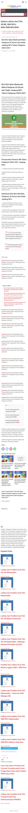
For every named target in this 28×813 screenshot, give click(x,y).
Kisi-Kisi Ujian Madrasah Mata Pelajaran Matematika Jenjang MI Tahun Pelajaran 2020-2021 (13, 289)
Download (10, 232)
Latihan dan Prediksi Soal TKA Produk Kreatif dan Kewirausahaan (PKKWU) (13, 797)
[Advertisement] (14, 67)
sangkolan (16, 810)
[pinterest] (10, 448)
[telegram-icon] (23, 2)
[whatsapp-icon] (26, 2)
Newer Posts (4, 508)
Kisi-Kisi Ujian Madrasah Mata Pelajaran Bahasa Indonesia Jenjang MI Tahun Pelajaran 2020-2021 (13, 298)
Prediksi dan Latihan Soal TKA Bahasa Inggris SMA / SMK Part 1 (13, 667)
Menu (3, 10)
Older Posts (23, 508)
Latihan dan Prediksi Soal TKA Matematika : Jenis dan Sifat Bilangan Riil (13, 693)
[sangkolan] (14, 6)
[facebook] (3, 448)
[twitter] (6, 448)
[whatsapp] (14, 448)
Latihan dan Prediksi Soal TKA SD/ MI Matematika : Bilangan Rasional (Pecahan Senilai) (13, 641)
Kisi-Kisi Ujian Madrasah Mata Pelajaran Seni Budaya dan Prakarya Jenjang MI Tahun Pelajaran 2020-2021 (14, 304)
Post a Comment (12, 50)
